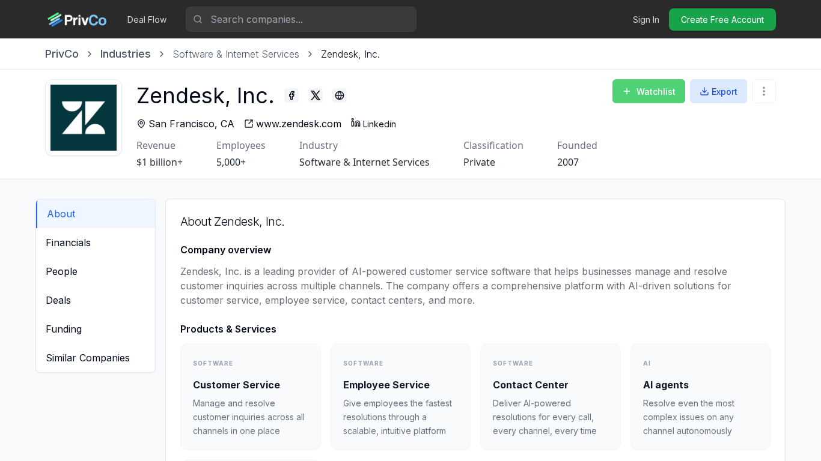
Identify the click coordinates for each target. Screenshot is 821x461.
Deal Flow (146, 19)
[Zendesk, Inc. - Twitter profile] (315, 95)
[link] (350, 54)
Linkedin (379, 124)
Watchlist (656, 91)
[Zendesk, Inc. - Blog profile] (339, 95)
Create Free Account (722, 19)
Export (724, 91)
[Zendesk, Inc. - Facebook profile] (291, 95)
